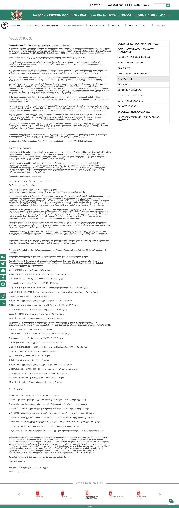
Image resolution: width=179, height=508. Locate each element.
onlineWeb (3, 264)
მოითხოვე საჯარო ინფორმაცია (134, 112)
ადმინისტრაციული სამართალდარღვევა (139, 44)
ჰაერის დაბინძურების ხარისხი (134, 57)
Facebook (3, 277)
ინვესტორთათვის (127, 106)
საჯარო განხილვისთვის (130, 101)
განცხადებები (20, 39)
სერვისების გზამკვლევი (130, 90)
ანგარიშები (124, 68)
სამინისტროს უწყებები (89, 483)
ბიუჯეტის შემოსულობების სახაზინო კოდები (28, 468)
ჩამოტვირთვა (24, 472)
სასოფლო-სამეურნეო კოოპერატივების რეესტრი (139, 118)
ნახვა (13, 472)
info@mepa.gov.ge (3, 271)
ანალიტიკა (124, 85)
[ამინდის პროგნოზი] (9, 296)
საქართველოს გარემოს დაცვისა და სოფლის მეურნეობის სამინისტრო (16, 15)
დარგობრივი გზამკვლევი (131, 96)
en (128, 5)
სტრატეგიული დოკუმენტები (133, 74)
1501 (121, 5)
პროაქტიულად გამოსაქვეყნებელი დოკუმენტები (136, 50)
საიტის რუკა (97, 5)
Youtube (3, 284)
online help (3, 257)
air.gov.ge (17, 303)
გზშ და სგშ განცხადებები (131, 63)
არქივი (89, 507)
